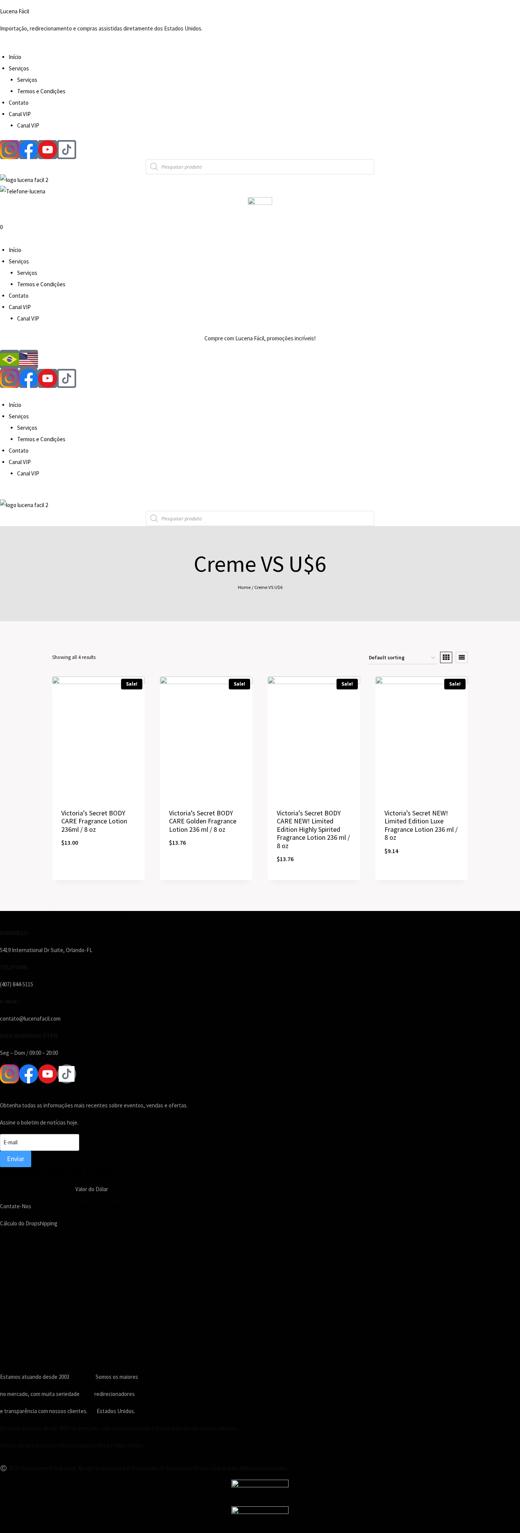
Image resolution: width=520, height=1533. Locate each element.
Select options (98, 867)
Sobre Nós (12, 1240)
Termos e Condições (41, 91)
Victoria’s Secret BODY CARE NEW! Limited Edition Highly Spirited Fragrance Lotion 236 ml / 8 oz (313, 829)
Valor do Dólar (16, 1309)
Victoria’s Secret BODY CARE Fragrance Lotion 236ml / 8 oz (94, 821)
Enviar (15, 1158)
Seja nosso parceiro (98, 1223)
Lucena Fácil (14, 11)
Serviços (19, 68)
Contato (19, 102)
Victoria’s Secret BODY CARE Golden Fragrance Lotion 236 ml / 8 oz (202, 821)
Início (15, 57)
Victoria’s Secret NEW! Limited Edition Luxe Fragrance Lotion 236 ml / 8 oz (421, 825)
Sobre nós (12, 1189)
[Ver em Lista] (462, 657)
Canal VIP (20, 114)
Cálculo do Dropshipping (28, 1274)
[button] (260, 45)
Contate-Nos (15, 1257)
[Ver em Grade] (446, 657)
